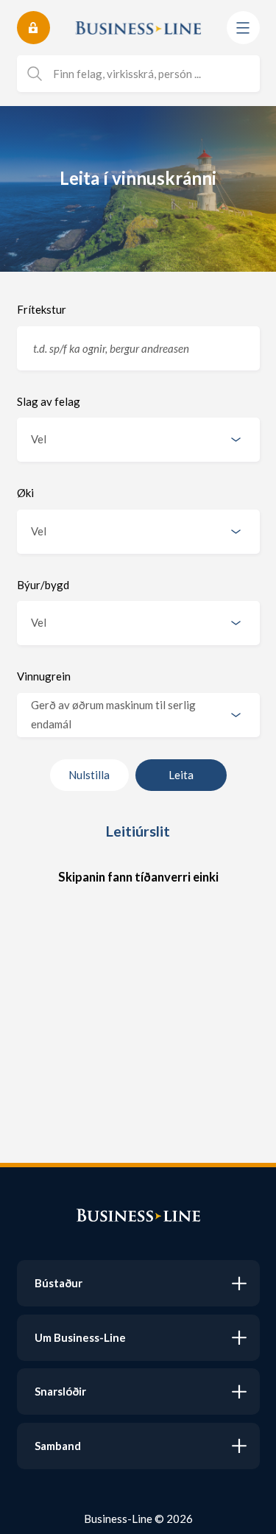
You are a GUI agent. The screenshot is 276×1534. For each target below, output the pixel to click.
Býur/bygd (43, 584)
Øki (25, 492)
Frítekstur (41, 309)
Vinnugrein (44, 676)
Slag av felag (48, 401)
